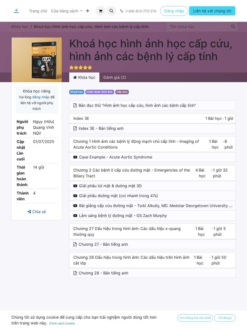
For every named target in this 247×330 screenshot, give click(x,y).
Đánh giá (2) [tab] (114, 77)
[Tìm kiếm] (231, 26)
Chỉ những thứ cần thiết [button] (195, 318)
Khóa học (19, 26)
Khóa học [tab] (86, 77)
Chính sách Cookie (62, 323)
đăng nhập (40, 97)
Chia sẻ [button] (38, 211)
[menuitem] (38, 11)
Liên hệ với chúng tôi (212, 10)
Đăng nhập (174, 10)
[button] (111, 11)
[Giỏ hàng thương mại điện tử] (100, 11)
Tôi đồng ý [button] (225, 318)
